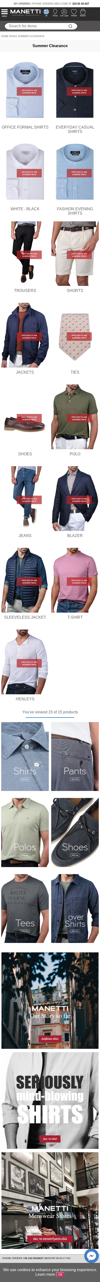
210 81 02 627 (80, 3)
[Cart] (81, 14)
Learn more (45, 1274)
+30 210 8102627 (33, 1258)
